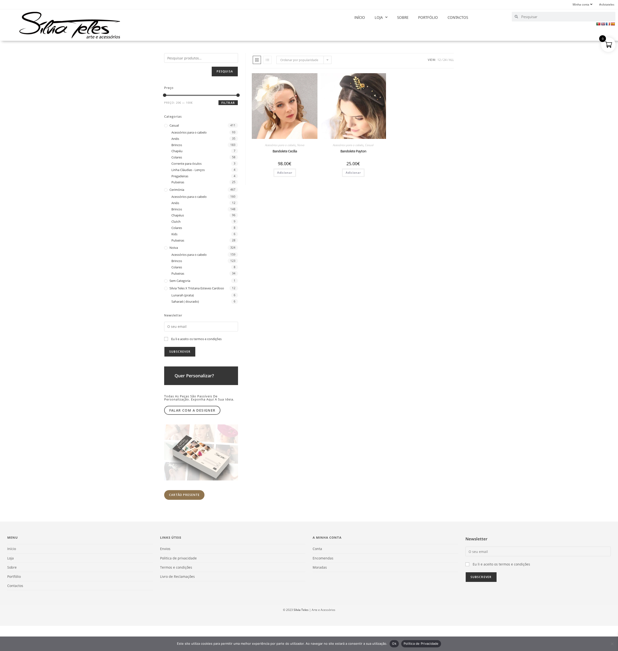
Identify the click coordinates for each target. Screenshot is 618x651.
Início (359, 17)
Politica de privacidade (178, 558)
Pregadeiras (179, 176)
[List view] (267, 60)
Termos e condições (176, 567)
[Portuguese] (598, 24)
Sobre (402, 17)
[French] (608, 24)
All (451, 60)
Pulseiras (177, 182)
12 (439, 60)
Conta (317, 548)
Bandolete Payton (353, 151)
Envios (165, 548)
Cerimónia (176, 189)
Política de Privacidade (421, 643)
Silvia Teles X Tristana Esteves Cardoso (196, 288)
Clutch (176, 221)
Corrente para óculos (186, 163)
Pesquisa (225, 71)
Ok (394, 643)
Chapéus (177, 215)
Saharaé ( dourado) (185, 301)
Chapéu (177, 151)
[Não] (612, 643)
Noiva (300, 145)
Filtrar (228, 103)
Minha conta (581, 4)
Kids (174, 234)
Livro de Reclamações (177, 576)
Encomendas (323, 558)
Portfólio (428, 17)
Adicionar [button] (284, 173)
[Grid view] (257, 60)
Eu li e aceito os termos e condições (196, 339)
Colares (176, 157)
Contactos (458, 17)
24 (445, 60)
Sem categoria (179, 281)
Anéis (175, 138)
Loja (379, 17)
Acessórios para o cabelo (280, 145)
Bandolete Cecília (285, 151)
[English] (603, 24)
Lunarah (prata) (182, 295)
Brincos (176, 145)
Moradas (320, 567)
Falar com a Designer (192, 410)
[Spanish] (613, 24)
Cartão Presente (184, 495)
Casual (369, 145)
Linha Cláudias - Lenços (188, 170)
